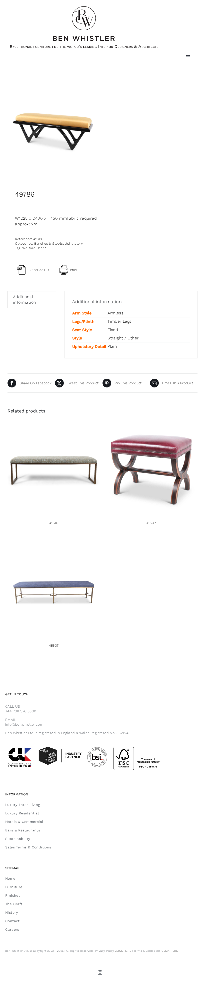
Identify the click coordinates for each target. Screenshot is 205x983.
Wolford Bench (34, 248)
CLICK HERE (123, 950)
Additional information (24, 299)
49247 (151, 523)
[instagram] (100, 972)
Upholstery (74, 243)
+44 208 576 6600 (20, 711)
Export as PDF (39, 270)
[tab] (32, 299)
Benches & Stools (48, 243)
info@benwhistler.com (24, 724)
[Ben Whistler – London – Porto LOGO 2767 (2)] (84, 8)
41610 (53, 523)
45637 (54, 645)
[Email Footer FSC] (95, 746)
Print (74, 270)
